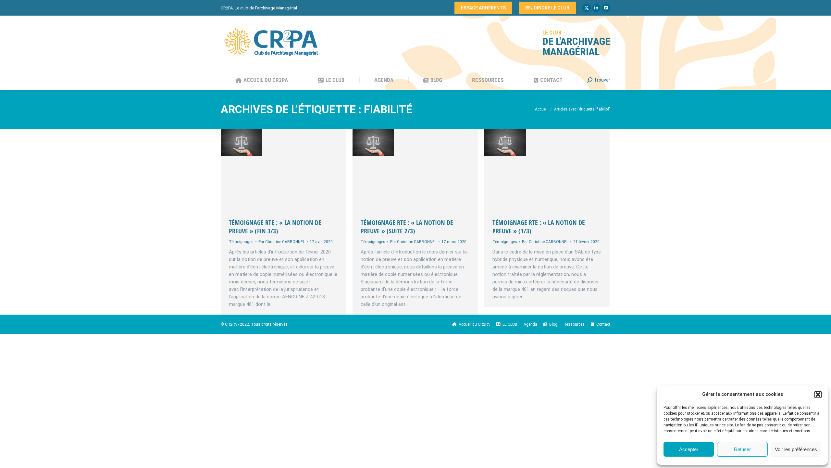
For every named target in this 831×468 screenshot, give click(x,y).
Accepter (688, 449)
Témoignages (241, 242)
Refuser (742, 449)
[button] (818, 394)
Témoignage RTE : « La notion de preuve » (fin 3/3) (275, 226)
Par (281, 242)
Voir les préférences (796, 449)
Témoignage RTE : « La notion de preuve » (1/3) (538, 226)
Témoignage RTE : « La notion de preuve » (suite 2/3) (407, 226)
